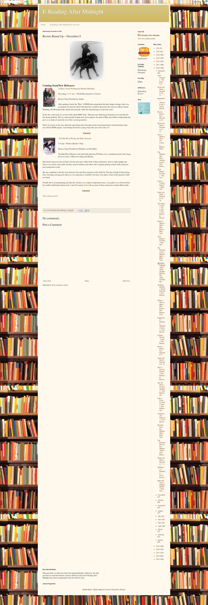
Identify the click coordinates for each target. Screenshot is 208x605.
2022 (158, 61)
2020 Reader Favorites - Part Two (161, 173)
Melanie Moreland (87, 88)
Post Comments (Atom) (60, 285)
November (161, 495)
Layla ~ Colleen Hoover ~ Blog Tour (161, 185)
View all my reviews (50, 196)
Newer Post (47, 281)
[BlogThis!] (81, 210)
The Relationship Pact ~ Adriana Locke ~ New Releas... (161, 159)
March (160, 529)
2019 (158, 546)
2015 (158, 559)
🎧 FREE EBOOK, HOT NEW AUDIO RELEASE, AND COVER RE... (161, 272)
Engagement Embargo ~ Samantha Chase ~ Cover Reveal (161, 325)
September (161, 505)
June (160, 519)
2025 (158, 51)
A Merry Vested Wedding (68, 88)
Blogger (122, 589)
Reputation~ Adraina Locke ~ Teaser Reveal (161, 103)
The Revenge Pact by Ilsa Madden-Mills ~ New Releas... (161, 447)
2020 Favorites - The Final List (161, 79)
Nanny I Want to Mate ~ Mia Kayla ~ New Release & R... (161, 307)
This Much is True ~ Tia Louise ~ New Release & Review (161, 211)
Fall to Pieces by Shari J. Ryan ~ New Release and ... (161, 404)
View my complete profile (147, 38)
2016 (158, 556)
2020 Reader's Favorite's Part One (161, 240)
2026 (158, 48)
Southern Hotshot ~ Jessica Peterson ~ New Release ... (161, 291)
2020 (158, 68)
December (161, 71)
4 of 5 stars (71, 94)
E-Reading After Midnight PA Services (65, 24)
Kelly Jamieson (85, 138)
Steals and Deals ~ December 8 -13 (161, 361)
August (160, 511)
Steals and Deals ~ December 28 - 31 (161, 91)
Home (43, 24)
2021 (158, 64)
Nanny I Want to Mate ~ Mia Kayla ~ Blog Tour (161, 227)
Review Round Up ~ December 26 (161, 116)
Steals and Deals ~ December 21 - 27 (161, 127)
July (159, 516)
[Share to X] (84, 210)
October (160, 500)
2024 (158, 55)
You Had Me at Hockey (68, 138)
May (160, 523)
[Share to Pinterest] (88, 210)
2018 (158, 549)
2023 (158, 58)
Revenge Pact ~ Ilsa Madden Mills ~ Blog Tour (161, 431)
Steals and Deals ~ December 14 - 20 (161, 196)
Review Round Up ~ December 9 (161, 350)
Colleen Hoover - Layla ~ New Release (161, 339)
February (161, 534)
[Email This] (79, 210)
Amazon (86, 133)
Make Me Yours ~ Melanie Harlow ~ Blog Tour (161, 485)
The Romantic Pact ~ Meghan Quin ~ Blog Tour (161, 254)
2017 (158, 553)
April (160, 526)
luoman (107, 589)
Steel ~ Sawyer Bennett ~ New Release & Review (161, 373)
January (160, 540)
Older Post (126, 281)
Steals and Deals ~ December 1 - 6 (161, 461)
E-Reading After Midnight (73, 11)
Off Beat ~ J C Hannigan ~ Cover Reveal (161, 472)
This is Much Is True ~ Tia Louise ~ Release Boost (161, 141)
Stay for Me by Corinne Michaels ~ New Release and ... (161, 389)
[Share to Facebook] (86, 210)
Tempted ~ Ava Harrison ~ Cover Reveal (161, 417)
